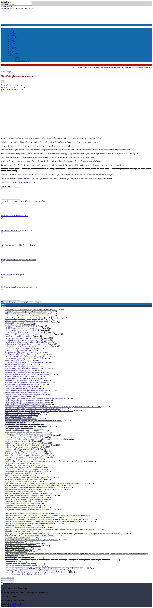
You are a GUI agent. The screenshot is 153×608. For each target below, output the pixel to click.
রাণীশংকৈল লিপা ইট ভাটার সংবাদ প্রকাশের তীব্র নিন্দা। (21, 481)
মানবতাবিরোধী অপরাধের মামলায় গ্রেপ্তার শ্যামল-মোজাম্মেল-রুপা (23, 340)
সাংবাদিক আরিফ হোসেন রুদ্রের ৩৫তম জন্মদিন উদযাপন (21, 419)
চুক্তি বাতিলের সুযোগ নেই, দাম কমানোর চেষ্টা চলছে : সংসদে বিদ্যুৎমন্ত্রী (25, 382)
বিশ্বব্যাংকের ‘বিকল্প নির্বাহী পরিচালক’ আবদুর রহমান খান (21, 352)
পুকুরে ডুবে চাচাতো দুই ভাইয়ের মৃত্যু (15, 350)
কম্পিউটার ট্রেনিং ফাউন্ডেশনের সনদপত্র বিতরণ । (19, 525)
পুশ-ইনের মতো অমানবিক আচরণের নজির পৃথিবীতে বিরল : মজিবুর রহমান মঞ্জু (26, 427)
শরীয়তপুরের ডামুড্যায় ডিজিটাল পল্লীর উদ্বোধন (18, 550)
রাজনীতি (12, 33)
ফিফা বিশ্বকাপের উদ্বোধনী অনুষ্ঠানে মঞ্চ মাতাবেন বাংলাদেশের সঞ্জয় (19, 287)
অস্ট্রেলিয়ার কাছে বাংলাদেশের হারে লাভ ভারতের (14, 216)
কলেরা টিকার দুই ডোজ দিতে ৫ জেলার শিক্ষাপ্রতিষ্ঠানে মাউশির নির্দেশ (24, 342)
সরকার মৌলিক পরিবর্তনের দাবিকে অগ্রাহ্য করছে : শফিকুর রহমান (23, 395)
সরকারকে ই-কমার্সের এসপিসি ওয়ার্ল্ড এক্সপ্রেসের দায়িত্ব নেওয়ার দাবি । (25, 527)
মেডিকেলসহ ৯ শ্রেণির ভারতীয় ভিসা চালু (16, 552)
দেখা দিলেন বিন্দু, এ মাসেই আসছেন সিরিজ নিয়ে (18, 473)
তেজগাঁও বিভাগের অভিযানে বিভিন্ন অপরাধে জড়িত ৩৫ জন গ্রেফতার (25, 455)
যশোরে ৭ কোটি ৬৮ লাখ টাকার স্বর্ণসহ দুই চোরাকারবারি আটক (22, 413)
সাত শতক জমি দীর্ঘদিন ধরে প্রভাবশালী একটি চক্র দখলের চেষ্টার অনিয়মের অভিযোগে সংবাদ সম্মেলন (33, 421)
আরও (11, 55)
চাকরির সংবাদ (18, 57)
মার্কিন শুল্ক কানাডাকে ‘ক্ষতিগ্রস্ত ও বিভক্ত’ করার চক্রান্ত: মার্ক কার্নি (25, 344)
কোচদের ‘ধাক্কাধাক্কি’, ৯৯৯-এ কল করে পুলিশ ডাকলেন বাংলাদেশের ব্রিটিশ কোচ (24, 201)
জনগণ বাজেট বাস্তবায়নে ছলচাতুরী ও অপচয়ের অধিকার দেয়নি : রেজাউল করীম (27, 477)
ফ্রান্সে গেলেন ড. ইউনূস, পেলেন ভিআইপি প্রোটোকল (20, 506)
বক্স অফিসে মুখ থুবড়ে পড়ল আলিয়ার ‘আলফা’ (18, 364)
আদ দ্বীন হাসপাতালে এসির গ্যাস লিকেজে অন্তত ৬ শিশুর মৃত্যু (23, 508)
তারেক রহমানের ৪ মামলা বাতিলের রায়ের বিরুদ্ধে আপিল (20, 544)
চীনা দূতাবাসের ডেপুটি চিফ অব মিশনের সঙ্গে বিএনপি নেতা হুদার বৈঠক (24, 453)
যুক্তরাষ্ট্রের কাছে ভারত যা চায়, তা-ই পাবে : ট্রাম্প (19, 503)
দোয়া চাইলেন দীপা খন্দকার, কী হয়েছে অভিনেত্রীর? (19, 429)
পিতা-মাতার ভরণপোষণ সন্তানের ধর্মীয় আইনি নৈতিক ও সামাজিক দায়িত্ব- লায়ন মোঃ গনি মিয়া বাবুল (33, 489)
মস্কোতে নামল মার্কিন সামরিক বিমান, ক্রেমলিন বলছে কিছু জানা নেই (24, 320)
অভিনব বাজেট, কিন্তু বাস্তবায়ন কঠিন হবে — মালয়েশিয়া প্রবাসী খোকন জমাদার (27, 445)
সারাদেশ (12, 35)
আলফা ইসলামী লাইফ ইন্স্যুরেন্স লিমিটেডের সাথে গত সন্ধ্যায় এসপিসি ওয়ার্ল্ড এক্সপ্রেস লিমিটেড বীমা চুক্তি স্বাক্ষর (36, 572)
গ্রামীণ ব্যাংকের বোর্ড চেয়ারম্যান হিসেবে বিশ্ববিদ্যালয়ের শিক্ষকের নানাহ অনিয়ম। (28, 513)
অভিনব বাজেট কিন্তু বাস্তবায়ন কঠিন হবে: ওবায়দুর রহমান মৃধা (22, 447)
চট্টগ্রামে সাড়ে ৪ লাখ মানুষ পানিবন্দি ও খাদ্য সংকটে (19, 366)
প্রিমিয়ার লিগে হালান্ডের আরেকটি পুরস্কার (12, 274)
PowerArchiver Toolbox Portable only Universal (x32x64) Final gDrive (91, 67)
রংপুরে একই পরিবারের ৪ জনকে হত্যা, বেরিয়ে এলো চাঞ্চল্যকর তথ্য (24, 362)
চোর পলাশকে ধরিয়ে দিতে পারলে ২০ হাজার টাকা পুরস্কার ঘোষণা (23, 437)
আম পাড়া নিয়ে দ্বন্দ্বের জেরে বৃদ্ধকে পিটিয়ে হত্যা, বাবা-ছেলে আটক (24, 457)
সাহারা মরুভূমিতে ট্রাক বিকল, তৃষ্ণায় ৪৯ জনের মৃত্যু (20, 491)
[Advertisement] (68, 17)
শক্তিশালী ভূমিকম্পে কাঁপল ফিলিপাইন (16, 397)
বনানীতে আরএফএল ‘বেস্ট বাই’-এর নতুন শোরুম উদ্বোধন (21, 469)
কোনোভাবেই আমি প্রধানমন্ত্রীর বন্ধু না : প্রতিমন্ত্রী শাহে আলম (23, 372)
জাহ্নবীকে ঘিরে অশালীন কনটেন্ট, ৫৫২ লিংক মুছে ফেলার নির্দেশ (23, 354)
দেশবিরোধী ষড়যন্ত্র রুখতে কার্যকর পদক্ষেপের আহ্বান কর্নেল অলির (23, 443)
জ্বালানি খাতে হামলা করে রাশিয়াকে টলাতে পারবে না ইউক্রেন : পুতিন (24, 380)
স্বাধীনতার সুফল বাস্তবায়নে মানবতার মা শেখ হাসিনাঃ (20, 574)
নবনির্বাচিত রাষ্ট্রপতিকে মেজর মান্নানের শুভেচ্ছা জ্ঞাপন (20, 326)
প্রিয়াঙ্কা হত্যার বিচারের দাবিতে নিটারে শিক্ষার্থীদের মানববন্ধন (22, 546)
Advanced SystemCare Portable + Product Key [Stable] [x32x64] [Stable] (31, 318)
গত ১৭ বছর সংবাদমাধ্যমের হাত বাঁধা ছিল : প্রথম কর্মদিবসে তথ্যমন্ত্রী (24, 356)
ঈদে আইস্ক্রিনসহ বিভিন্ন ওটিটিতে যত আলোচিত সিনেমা (21, 501)
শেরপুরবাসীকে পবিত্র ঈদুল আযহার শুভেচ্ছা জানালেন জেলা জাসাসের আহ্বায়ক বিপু (28, 510)
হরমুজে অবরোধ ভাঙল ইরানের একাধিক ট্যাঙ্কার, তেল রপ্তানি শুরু (24, 433)
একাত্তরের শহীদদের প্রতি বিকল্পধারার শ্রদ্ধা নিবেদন (20, 564)
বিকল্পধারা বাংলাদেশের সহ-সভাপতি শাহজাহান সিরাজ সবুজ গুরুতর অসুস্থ (25, 405)
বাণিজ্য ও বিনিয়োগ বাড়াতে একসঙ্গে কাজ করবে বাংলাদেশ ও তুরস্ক (24, 493)
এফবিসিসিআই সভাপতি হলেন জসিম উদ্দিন (17, 538)
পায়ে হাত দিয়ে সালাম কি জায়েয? (14, 548)
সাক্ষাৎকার (17, 59)
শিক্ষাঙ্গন (12, 43)
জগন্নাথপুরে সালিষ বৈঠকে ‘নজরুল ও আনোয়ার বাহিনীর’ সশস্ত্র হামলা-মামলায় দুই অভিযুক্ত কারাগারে (33, 485)
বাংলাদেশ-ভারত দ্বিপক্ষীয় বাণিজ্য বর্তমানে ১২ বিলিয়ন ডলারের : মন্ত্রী (24, 332)
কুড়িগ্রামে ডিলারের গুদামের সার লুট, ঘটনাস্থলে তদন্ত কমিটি (22, 328)
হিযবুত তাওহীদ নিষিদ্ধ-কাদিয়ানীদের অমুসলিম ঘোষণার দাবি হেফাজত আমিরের (27, 322)
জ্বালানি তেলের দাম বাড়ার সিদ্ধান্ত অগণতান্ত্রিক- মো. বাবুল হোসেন (24, 497)
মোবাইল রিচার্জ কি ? (11, 562)
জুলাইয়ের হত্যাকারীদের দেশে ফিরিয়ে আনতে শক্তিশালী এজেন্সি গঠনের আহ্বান (27, 374)
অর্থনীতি (12, 41)
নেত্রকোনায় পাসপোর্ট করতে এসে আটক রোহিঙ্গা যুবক (20, 459)
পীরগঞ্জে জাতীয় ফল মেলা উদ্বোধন (15, 423)
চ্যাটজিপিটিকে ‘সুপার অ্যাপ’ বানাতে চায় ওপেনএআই (20, 465)
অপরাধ (12, 51)
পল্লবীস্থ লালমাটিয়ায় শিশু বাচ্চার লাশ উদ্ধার (18, 532)
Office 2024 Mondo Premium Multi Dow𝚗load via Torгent (26, 314)
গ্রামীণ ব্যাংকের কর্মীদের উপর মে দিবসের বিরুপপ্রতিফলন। (22, 566)
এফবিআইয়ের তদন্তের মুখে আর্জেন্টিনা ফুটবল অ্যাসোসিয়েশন (18, 245)
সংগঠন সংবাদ (14, 47)
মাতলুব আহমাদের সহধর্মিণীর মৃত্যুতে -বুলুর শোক (18, 417)
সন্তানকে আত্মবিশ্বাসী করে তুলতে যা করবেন (17, 463)
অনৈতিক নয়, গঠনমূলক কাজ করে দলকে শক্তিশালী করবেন (21, 330)
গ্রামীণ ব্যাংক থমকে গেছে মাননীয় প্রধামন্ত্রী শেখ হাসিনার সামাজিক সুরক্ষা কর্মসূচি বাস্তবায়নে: (31, 540)
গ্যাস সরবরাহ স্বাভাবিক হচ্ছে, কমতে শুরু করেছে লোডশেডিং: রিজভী (24, 358)
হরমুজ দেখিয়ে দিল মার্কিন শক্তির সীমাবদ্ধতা (17, 360)
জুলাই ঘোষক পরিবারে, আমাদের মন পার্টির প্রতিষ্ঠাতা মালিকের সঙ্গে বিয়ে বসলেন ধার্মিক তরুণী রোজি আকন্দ (34, 487)
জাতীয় (12, 31)
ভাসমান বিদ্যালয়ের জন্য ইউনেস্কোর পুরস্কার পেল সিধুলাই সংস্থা (24, 451)
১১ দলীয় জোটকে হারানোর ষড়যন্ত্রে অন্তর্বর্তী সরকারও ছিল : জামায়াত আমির (26, 390)
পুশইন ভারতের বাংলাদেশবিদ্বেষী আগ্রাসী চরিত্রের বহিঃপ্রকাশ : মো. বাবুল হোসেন (28, 435)
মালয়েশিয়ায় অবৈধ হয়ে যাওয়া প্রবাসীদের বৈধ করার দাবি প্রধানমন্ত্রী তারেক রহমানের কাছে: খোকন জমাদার (34, 439)
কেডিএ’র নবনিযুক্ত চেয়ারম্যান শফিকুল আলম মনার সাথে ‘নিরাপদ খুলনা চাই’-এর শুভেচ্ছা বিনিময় (32, 409)
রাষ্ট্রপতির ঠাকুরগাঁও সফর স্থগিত (14, 324)
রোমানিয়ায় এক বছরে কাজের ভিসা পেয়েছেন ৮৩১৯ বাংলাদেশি (22, 431)
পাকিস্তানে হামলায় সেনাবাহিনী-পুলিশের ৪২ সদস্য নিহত (21, 388)
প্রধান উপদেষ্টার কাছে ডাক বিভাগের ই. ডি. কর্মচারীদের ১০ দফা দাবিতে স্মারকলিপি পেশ (29, 517)
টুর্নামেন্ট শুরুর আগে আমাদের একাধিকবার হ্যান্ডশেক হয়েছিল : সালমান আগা (21, 302)
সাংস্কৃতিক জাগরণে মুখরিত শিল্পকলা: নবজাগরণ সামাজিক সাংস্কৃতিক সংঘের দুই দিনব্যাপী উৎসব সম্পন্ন (34, 399)
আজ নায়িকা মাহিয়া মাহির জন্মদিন (14, 542)
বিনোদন (12, 45)
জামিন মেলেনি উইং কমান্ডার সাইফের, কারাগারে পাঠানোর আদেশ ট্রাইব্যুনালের (27, 346)
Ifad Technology (17, 604)
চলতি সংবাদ (13, 49)
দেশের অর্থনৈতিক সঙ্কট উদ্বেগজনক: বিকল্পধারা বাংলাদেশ (21, 392)
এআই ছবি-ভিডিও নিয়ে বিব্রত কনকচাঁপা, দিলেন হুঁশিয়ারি (21, 378)
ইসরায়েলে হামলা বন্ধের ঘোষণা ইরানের (16, 475)
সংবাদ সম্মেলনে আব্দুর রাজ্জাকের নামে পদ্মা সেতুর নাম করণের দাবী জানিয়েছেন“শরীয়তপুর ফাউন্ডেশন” (33, 570)
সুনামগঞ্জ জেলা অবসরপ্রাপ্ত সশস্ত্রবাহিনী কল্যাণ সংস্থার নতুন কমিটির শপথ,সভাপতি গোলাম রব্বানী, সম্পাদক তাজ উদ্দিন (39, 411)
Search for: (5, 2)
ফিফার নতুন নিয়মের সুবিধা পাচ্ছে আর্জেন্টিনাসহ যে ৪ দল (16, 230)
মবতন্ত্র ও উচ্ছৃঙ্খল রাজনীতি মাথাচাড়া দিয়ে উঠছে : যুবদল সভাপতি (24, 479)
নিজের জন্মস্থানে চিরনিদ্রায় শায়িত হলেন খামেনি (18, 370)
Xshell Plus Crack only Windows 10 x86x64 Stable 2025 (25, 316)
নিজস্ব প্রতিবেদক (6, 85)
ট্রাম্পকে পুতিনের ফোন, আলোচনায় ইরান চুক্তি (18, 441)
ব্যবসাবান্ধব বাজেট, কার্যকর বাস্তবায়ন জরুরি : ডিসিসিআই (21, 449)
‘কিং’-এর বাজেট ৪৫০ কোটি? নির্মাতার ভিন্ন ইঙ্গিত (19, 386)
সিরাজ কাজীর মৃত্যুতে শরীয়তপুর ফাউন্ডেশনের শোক (19, 558)
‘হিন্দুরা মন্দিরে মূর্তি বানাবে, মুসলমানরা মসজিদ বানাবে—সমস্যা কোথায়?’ (25, 401)
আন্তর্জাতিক (13, 37)
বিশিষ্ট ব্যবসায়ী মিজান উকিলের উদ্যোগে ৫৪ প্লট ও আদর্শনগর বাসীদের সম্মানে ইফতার (29, 536)
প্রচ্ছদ (12, 29)
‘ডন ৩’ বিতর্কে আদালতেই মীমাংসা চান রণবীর (18, 336)
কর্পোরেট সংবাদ (14, 53)
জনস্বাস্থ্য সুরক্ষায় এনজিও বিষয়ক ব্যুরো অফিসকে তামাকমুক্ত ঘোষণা (24, 425)
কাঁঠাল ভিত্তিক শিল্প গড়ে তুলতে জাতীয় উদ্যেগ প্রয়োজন (21, 415)
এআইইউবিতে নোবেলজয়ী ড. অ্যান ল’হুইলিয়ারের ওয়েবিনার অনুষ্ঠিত (24, 467)
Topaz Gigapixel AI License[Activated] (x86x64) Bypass (25, 312)
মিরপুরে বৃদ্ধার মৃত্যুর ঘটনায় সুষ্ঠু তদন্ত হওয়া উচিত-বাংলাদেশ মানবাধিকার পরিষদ (27, 495)
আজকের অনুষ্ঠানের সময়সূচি (22, 61)
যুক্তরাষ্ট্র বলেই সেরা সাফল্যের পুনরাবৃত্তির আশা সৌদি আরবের (18, 260)
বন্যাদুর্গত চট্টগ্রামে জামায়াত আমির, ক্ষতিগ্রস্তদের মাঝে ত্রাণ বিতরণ (25, 368)
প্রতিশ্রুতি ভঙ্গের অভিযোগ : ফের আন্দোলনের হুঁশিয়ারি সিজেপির (23, 338)
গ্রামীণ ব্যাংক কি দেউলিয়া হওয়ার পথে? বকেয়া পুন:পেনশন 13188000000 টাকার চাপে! (30, 523)
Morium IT (16, 606)
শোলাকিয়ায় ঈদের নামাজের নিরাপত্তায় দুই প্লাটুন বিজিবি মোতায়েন (24, 499)
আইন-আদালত (14, 39)
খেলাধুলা (8, 72)
